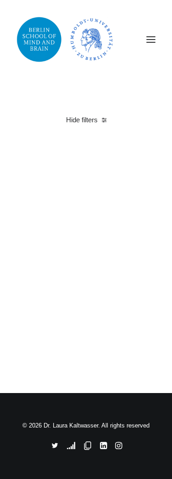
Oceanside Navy (44, 346)
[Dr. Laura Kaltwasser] (86, 40)
